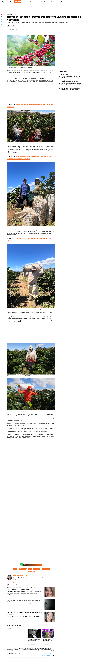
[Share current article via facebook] (1, 17)
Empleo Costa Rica (11, 14)
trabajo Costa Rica (22, 568)
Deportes (38, 1)
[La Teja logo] (17, 1)
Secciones (7, 1)
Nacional (51, 1)
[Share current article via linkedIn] (1, 21)
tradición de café (31, 571)
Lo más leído (26, 1)
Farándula (43, 1)
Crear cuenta (51, 653)
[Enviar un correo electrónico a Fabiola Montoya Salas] (14, 582)
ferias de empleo (37, 568)
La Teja (30, 568)
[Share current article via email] (1, 15)
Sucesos (47, 1)
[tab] (12, 656)
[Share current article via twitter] (1, 19)
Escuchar (12, 25)
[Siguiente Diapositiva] (54, 637)
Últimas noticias (33, 1)
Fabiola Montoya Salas (13, 29)
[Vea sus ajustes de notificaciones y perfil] (53, 656)
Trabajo (15, 568)
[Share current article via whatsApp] (1, 24)
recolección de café (46, 568)
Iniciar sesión (45, 653)
